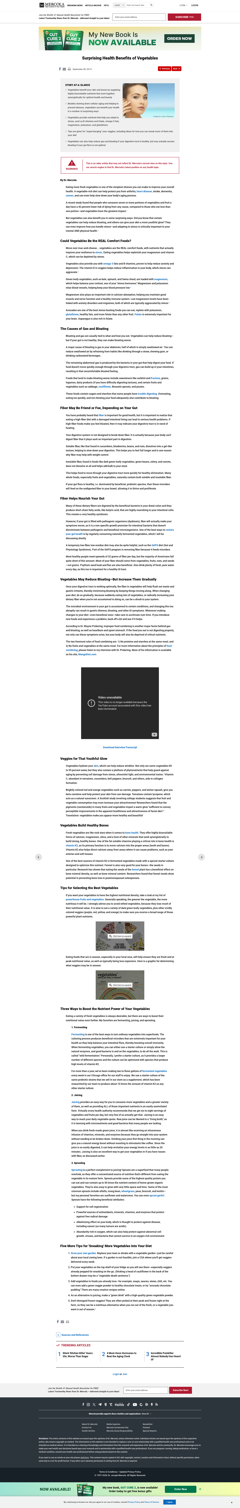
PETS (106, 5)
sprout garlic (156, 1195)
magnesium (161, 279)
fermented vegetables (154, 1071)
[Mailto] (62, 1327)
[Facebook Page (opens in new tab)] (83, 1405)
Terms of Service (151, 1502)
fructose (155, 378)
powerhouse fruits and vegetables (85, 899)
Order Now (180, 1489)
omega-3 (108, 263)
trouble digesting (147, 393)
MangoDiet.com (87, 654)
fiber (101, 415)
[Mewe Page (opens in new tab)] (119, 1405)
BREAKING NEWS (75, 5)
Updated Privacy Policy (130, 1472)
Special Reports (150, 1431)
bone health (131, 832)
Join (124, 1374)
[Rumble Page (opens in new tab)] (146, 1405)
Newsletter (147, 1424)
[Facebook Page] (57, 1327)
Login (116, 1374)
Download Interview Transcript (120, 747)
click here (84, 1457)
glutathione (72, 314)
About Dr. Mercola (90, 1424)
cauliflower (104, 386)
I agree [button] (169, 1502)
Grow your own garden (83, 1253)
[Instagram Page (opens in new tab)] (88, 1405)
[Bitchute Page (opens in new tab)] (141, 1405)
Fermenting (77, 1034)
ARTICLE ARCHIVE (93, 5)
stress (98, 252)
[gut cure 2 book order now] (120, 49)
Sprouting (76, 1169)
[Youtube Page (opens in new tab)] (135, 1405)
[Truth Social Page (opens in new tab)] (110, 1405)
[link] (60, 69)
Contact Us (86, 1427)
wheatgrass (127, 1191)
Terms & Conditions (108, 1472)
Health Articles (88, 1431)
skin (96, 765)
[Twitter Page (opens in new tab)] (94, 1405)
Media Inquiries (113, 1424)
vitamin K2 (72, 845)
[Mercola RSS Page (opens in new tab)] (156, 1405)
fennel (135, 869)
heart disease (144, 191)
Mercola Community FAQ (117, 1427)
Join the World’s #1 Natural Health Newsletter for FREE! (64, 15)
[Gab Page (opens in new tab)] (105, 1405)
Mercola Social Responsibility (120, 1431)
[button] (184, 17)
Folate (138, 314)
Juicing (75, 1102)
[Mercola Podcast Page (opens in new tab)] (152, 1405)
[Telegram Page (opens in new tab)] (100, 1405)
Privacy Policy (134, 1502)
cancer (69, 195)
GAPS (155, 545)
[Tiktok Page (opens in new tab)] (128, 1405)
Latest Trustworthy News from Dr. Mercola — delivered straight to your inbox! (83, 1391)
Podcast (146, 1427)
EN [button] (183, 5)
